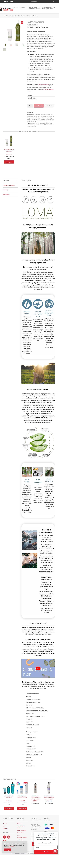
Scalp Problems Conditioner (44, 119)
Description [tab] (6, 180)
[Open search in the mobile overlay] (20, 7)
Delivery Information (21, 830)
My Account (19, 823)
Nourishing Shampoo (44, 84)
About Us (5, 823)
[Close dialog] (56, 834)
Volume (30, 95)
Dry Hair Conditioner (38, 116)
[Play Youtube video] (38, 668)
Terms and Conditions (22, 837)
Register (6, 1)
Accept (7, 850)
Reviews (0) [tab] (6, 194)
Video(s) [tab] (5, 190)
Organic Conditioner (22, 15)
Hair (7, 15)
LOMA (49, 118)
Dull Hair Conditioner (49, 116)
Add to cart (38, 106)
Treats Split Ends (31, 126)
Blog (4, 826)
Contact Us (5, 828)
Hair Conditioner (44, 118)
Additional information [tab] (9, 185)
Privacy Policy (20, 840)
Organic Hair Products (13, 15)
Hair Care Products (34, 118)
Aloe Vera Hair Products (39, 114)
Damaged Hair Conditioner (36, 123)
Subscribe (46, 852)
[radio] (29, 98)
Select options (8, 162)
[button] (22, 22)
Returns (18, 835)
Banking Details (20, 832)
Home (4, 15)
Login (11, 1)
